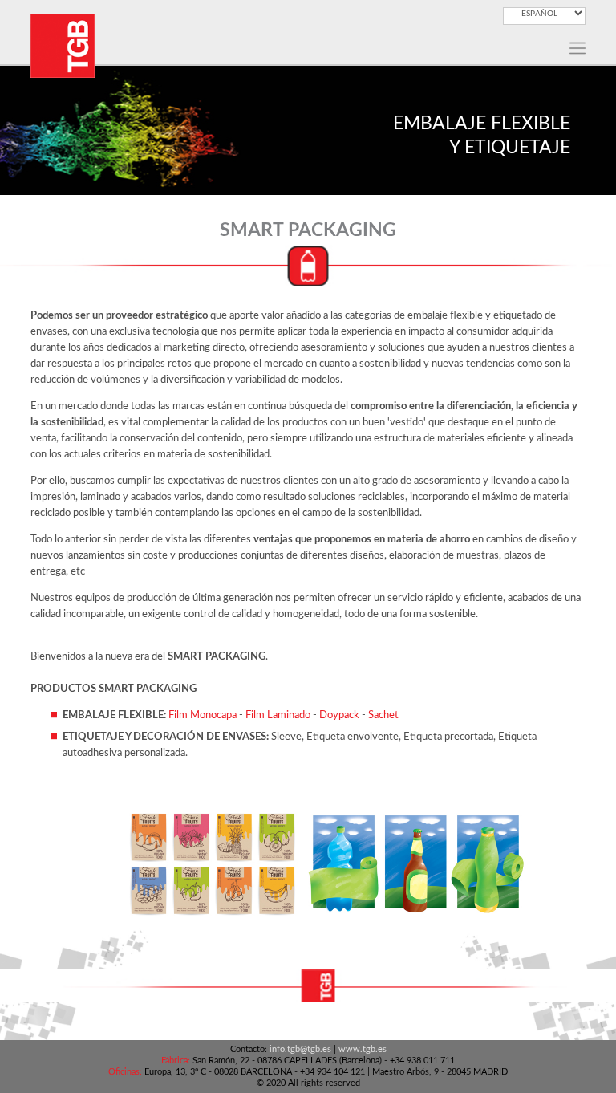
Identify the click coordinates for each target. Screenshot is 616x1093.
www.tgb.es (362, 1049)
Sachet (383, 715)
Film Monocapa (202, 715)
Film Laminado (279, 715)
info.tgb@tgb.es (300, 1049)
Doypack (340, 715)
